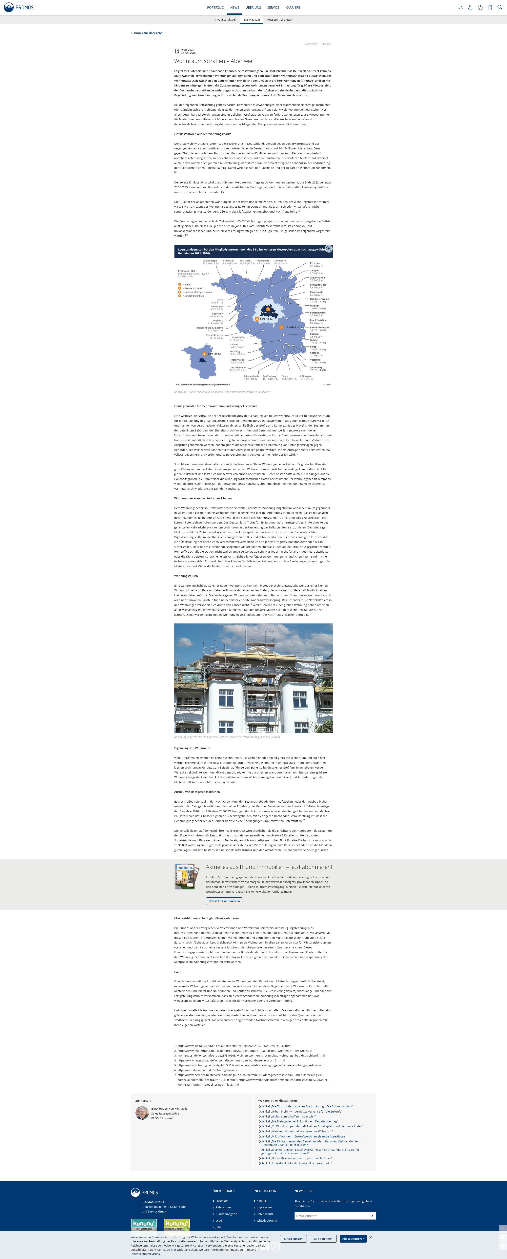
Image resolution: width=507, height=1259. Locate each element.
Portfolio (215, 7)
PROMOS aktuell (225, 19)
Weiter (372, 1216)
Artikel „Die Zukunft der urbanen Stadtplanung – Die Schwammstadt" (307, 1106)
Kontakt (262, 1201)
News (234, 7)
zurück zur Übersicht (148, 33)
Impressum (264, 1207)
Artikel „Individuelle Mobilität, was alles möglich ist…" (297, 1163)
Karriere (293, 7)
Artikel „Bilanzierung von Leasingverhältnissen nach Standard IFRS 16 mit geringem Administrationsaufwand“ (310, 1151)
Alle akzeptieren (353, 1239)
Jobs (218, 1227)
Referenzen (223, 1207)
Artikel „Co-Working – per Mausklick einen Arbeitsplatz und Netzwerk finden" (312, 1126)
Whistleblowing (267, 1220)
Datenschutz (265, 1214)
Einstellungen (293, 1239)
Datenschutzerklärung (145, 1254)
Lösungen (222, 1201)
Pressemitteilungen (279, 19)
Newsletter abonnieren (224, 901)
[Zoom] (327, 250)
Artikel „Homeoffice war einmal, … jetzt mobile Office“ (296, 1158)
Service (273, 7)
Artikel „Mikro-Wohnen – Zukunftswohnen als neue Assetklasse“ (303, 1136)
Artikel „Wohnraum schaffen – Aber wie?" (288, 1116)
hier (173, 1249)
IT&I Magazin (251, 19)
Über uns (253, 7)
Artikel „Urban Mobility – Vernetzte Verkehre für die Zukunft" (301, 1111)
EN (460, 7)
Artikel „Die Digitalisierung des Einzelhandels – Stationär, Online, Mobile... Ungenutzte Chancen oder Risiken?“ (310, 1143)
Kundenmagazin (226, 1214)
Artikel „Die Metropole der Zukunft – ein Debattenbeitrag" (299, 1121)
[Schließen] (371, 1237)
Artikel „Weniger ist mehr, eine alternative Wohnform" (297, 1131)
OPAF (219, 1220)
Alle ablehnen (323, 1239)
